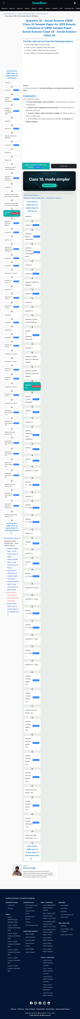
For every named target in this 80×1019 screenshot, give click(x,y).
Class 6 (47, 8)
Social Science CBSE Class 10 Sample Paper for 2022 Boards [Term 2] (13, 609)
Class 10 (20, 8)
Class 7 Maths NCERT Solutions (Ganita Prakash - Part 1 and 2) (49, 916)
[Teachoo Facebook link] (31, 1003)
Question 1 (8, 82)
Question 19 (8, 240)
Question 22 (11, 265)
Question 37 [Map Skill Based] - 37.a (11, 505)
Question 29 (11, 337)
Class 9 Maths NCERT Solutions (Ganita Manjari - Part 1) (49, 932)
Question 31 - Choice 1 (11, 361)
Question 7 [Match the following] (11, 136)
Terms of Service (30, 1009)
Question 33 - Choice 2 (11, 403)
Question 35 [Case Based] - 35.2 (11, 453)
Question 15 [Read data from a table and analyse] (12, 204)
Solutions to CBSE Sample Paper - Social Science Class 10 (33, 13)
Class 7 (40, 8)
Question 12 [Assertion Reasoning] (11, 178)
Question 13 (8, 187)
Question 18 (11, 232)
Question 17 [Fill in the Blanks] (11, 223)
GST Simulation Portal (31, 925)
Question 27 (11, 322)
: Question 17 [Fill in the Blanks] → (36, 166)
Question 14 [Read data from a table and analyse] (12, 195)
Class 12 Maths (29, 949)
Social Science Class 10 (9, 13)
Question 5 (8, 121)
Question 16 (11, 213)
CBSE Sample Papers (67, 934)
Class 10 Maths (29, 934)
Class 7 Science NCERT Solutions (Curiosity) (48, 971)
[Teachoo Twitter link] (40, 1003)
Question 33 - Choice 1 (11, 395)
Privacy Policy (40, 1009)
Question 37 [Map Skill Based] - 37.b (11, 515)
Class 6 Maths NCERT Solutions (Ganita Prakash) (49, 908)
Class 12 (4, 8)
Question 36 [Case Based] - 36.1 (11, 475)
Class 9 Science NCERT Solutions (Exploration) (48, 987)
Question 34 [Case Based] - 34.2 (11, 423)
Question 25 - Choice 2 (11, 306)
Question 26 (8, 315)
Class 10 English (30, 940)
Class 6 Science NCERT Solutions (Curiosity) (48, 963)
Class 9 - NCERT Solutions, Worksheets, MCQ (14, 944)
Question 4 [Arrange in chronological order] (11, 111)
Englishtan (63, 926)
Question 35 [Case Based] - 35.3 (11, 464)
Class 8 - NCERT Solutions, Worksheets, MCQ (14, 936)
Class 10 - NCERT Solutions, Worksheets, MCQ (14, 952)
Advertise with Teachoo (62, 1009)
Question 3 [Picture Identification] (11, 99)
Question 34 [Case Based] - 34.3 (10, 433)
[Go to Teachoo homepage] (39, 3)
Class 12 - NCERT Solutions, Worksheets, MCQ (14, 968)
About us (13, 1009)
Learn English (64, 905)
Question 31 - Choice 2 (11, 369)
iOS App (10, 908)
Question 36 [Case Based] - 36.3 (11, 495)
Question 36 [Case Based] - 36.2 (10, 485)
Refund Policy (50, 1009)
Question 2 (11, 90)
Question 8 (11, 145)
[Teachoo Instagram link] (35, 1003)
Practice (55, 8)
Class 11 (12, 8)
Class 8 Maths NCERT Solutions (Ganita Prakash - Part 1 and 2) (49, 924)
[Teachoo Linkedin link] (48, 1003)
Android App (11, 905)
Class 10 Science (30, 937)
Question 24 (8, 289)
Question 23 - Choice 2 (11, 281)
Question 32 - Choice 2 (11, 387)
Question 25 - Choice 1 (11, 298)
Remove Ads (63, 166)
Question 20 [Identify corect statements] (11, 249)
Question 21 (11, 258)
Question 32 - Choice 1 (11, 378)
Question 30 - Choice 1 (11, 345)
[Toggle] (4, 3)
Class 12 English (30, 952)
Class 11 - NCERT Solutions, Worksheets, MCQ (14, 960)
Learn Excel (64, 908)
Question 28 (8, 330)
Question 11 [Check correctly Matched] (10, 168)
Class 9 (27, 8)
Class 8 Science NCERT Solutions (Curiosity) (48, 979)
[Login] (75, 3)
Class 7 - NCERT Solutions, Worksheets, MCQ (14, 928)
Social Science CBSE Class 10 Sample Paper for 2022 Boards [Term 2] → (12, 528)
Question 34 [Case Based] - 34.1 (11, 412)
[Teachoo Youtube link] (44, 1003)
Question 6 (11, 128)
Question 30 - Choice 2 (11, 354)
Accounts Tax (69, 8)
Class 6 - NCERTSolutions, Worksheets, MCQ (13, 920)
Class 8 (33, 8)
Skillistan (27, 922)
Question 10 (8, 160)
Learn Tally (64, 911)
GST (61, 8)
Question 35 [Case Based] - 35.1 (11, 442)
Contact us (20, 1009)
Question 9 (8, 152)
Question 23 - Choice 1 (11, 273)
